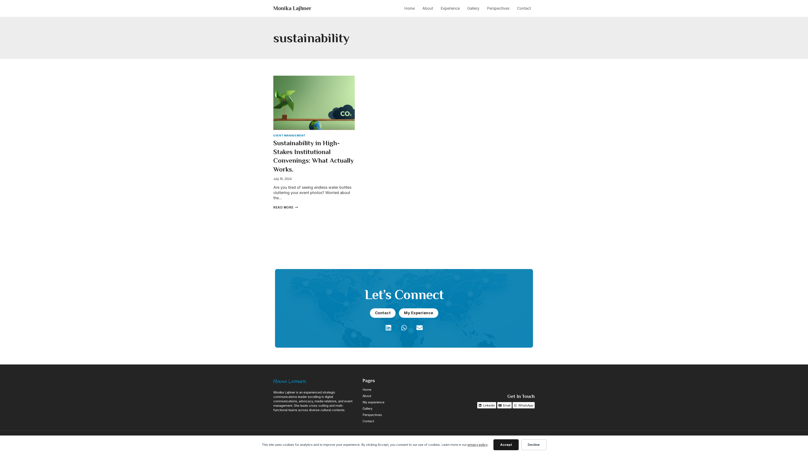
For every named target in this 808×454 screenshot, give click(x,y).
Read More (285, 207)
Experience (450, 8)
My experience (373, 402)
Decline (534, 445)
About (427, 8)
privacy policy (478, 445)
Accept (506, 445)
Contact (524, 8)
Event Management (289, 135)
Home (409, 8)
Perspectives (498, 8)
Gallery (473, 8)
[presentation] (314, 103)
